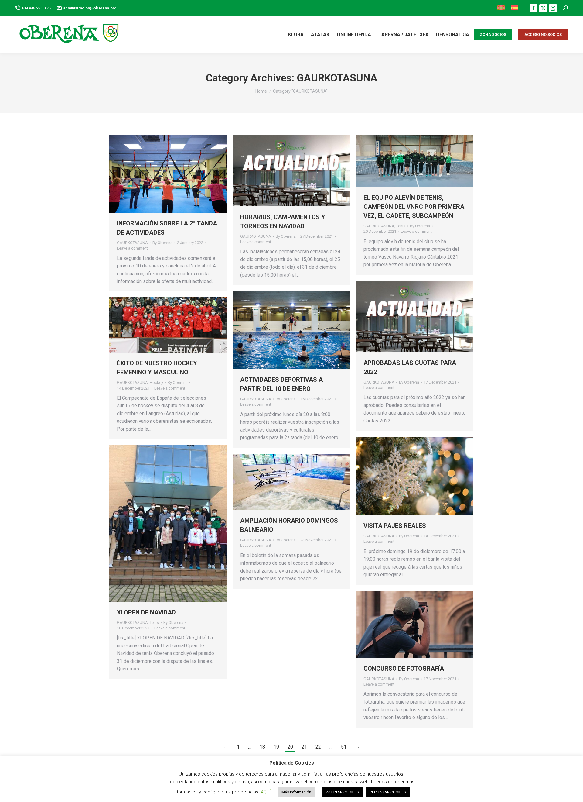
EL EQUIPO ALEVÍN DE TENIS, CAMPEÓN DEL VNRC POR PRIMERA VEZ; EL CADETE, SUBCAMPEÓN (413, 206)
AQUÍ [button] (266, 792)
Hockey (156, 382)
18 (262, 747)
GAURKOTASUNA (132, 242)
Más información (296, 792)
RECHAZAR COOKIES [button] (388, 792)
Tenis (400, 226)
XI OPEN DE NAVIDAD (146, 612)
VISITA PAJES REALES (394, 525)
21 (304, 747)
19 (276, 747)
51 (343, 747)
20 (290, 747)
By (162, 242)
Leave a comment (132, 248)
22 (318, 747)
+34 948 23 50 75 (36, 8)
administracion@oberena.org (90, 8)
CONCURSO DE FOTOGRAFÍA (403, 668)
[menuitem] (501, 8)
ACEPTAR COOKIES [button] (342, 792)
